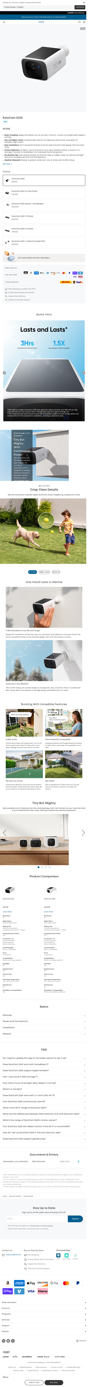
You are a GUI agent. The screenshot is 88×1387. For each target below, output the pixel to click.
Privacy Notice (48, 1225)
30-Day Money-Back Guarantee (41, 1259)
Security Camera (15, 1196)
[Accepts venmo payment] (19, 1291)
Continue (80, 7)
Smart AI (56, 572)
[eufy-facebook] (8, 1341)
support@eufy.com (13, 1254)
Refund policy (41, 1367)
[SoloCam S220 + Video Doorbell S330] (44, 242)
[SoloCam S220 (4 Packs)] (44, 230)
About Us (12, 1367)
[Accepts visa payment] (31, 1291)
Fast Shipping (33, 1255)
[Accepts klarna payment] (42, 1291)
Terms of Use (34, 1225)
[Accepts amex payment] (19, 1283)
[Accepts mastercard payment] (66, 1283)
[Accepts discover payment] (42, 1283)
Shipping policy (25, 1367)
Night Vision (44, 572)
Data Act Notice (68, 1370)
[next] (81, 527)
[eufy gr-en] (41, 22)
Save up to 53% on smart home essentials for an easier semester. (44, 17)
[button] (84, 3)
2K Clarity (32, 572)
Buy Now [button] (54, 1382)
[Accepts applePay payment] (31, 1283)
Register (75, 1219)
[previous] (6, 527)
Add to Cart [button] (34, 1382)
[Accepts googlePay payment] (54, 1283)
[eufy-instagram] (4, 1341)
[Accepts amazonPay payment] (7, 1283)
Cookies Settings (73, 1367)
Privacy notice (57, 1367)
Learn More (7, 912)
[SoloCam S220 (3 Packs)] (44, 217)
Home (5, 1196)
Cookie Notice (32, 1370)
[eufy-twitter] (13, 1341)
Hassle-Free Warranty (36, 1264)
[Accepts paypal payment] (77, 1283)
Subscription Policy (50, 1370)
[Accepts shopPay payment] (7, 1291)
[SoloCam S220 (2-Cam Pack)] (44, 192)
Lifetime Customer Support (39, 1268)
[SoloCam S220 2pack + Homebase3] (44, 205)
